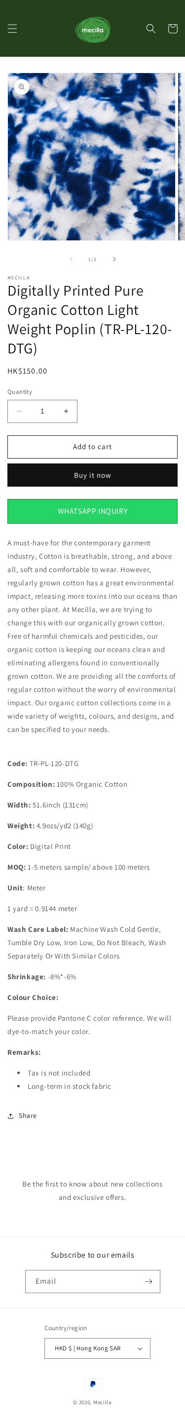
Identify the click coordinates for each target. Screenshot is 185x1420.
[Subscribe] (149, 1281)
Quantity (19, 391)
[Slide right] (114, 259)
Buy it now (92, 475)
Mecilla (102, 1402)
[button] (12, 28)
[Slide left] (71, 259)
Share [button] (28, 1115)
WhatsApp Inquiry (93, 511)
